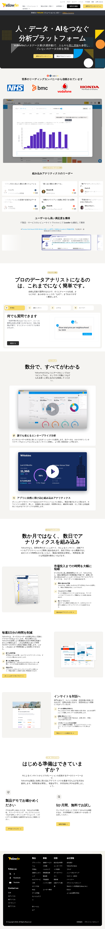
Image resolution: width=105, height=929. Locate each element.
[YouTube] (19, 883)
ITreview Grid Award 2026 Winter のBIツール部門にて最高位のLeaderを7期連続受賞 (48, 229)
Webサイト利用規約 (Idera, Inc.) (77, 886)
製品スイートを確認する (64, 733)
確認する (13, 343)
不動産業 (46, 879)
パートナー (70, 879)
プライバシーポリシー (74, 883)
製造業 (45, 876)
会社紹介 (69, 862)
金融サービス (47, 862)
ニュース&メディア (73, 872)
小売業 (45, 866)
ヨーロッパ (11, 903)
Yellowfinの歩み (72, 866)
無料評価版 (62, 824)
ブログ (69, 869)
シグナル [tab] (58, 308)
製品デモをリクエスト (64, 56)
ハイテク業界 (47, 883)
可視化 (34, 869)
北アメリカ (11, 896)
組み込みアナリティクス (64, 612)
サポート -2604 (72, 876)
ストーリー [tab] (82, 308)
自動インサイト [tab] (37, 308)
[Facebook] (19, 878)
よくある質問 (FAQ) (73, 893)
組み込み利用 (58, 862)
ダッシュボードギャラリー (13, 676)
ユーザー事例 (47, 889)
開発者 (56, 879)
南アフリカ (11, 906)
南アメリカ (11, 899)
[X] (19, 874)
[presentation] (10, 5)
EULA (69, 889)
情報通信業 (46, 872)
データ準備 (35, 893)
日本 (9, 893)
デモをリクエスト (13, 829)
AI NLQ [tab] (12, 308)
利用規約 (79, 922)
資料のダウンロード (42, 56)
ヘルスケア (46, 869)
